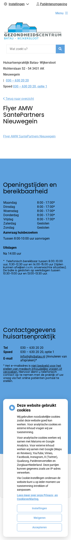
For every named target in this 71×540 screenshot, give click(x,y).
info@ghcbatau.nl (32, 356)
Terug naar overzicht (19, 99)
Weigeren (40, 517)
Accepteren (39, 527)
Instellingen (39, 508)
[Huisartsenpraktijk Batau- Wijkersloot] (32, 30)
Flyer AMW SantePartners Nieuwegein (29, 136)
